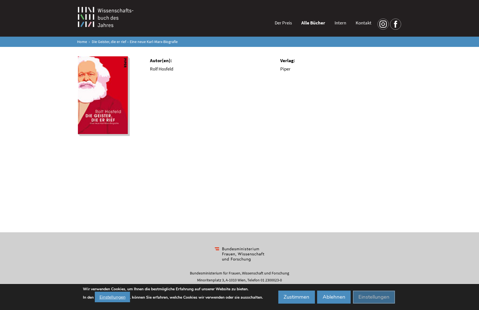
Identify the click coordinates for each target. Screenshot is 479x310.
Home (82, 41)
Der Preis (283, 23)
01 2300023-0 (271, 280)
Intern (340, 23)
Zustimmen (296, 297)
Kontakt (363, 23)
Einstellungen (113, 297)
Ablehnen (334, 297)
